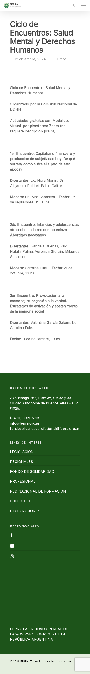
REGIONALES (21, 461)
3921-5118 (31, 418)
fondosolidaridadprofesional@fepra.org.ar (44, 428)
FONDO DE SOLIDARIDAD (32, 471)
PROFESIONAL (22, 481)
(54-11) (16, 418)
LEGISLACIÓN (22, 452)
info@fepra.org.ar (25, 423)
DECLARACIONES (25, 511)
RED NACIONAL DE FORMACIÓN (38, 491)
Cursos (61, 59)
